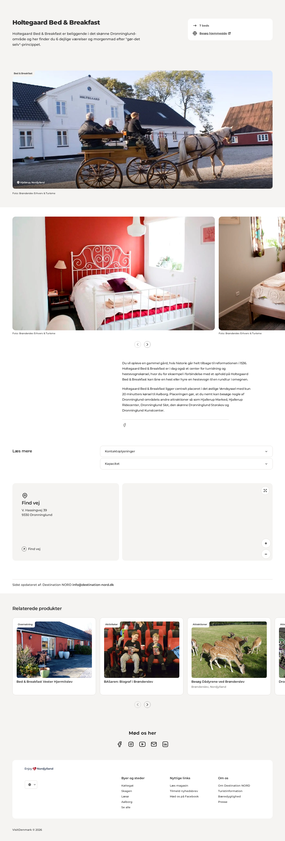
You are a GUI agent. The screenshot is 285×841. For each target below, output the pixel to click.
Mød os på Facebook (184, 796)
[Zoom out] (266, 554)
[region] (197, 522)
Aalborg (126, 802)
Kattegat (127, 785)
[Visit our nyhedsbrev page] (153, 744)
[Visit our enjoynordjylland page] (119, 744)
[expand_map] (265, 490)
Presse (222, 802)
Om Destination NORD (234, 785)
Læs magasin (179, 785)
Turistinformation (230, 791)
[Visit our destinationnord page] (165, 744)
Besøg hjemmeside (213, 33)
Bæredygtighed (229, 796)
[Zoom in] (266, 543)
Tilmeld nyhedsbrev (184, 791)
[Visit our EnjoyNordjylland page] (142, 744)
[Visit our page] (131, 744)
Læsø (125, 796)
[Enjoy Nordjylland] (39, 768)
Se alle (125, 807)
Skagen (126, 791)
